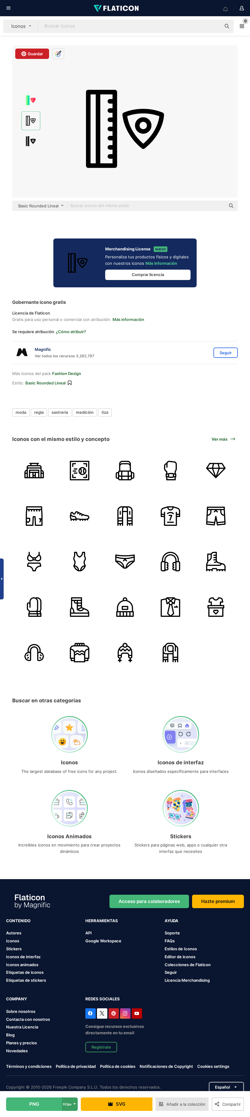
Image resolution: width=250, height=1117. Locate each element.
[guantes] (34, 607)
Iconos (12, 940)
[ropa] (216, 607)
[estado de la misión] (216, 470)
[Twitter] (102, 1013)
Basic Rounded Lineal (45, 382)
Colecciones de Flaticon (188, 964)
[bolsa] (34, 470)
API (88, 932)
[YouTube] (137, 1013)
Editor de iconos (180, 956)
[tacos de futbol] (79, 516)
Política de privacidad (76, 1066)
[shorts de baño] (216, 516)
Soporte (172, 932)
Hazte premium (218, 901)
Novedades (17, 1050)
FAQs (170, 940)
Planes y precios (21, 1042)
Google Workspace (103, 940)
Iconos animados (22, 964)
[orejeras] (170, 561)
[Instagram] (125, 1013)
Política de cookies (117, 1066)
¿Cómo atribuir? (71, 331)
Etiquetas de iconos (25, 972)
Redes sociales (102, 998)
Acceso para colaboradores (149, 901)
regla (39, 412)
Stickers (14, 948)
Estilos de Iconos (181, 948)
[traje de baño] (34, 561)
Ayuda (171, 920)
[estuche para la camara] (125, 470)
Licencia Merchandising (187, 980)
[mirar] (170, 470)
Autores (13, 932)
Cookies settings (213, 1066)
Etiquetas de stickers (26, 980)
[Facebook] (90, 1013)
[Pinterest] (114, 1013)
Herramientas (101, 920)
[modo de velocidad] (79, 470)
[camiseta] (170, 516)
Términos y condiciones (29, 1066)
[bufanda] (125, 516)
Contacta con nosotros (28, 1019)
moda (21, 412)
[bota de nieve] (79, 607)
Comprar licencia (148, 274)
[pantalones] (34, 516)
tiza (105, 412)
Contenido (18, 920)
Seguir (171, 972)
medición (85, 412)
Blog (10, 1034)
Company (16, 998)
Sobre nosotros (20, 1011)
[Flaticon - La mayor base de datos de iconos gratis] (117, 8)
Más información (161, 263)
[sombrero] (125, 607)
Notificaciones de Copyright (166, 1066)
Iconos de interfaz (23, 956)
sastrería (60, 412)
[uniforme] (170, 607)
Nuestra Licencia (22, 1026)
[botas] (216, 561)
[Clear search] (213, 26)
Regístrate (101, 1047)
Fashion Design (66, 373)
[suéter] (79, 652)
